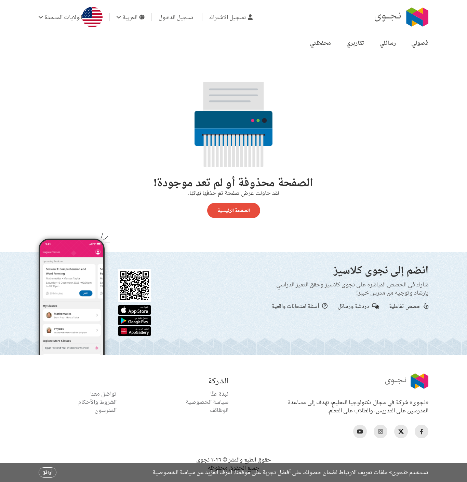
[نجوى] (400, 17)
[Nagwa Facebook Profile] (421, 431)
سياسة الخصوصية (207, 402)
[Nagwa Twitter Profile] (401, 431)
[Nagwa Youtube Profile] (360, 431)
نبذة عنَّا (219, 393)
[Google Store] (134, 320)
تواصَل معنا (103, 393)
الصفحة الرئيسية (233, 210)
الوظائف (219, 410)
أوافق (47, 472)
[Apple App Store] (134, 309)
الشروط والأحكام (97, 402)
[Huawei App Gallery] (134, 330)
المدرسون (106, 410)
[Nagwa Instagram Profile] (380, 431)
